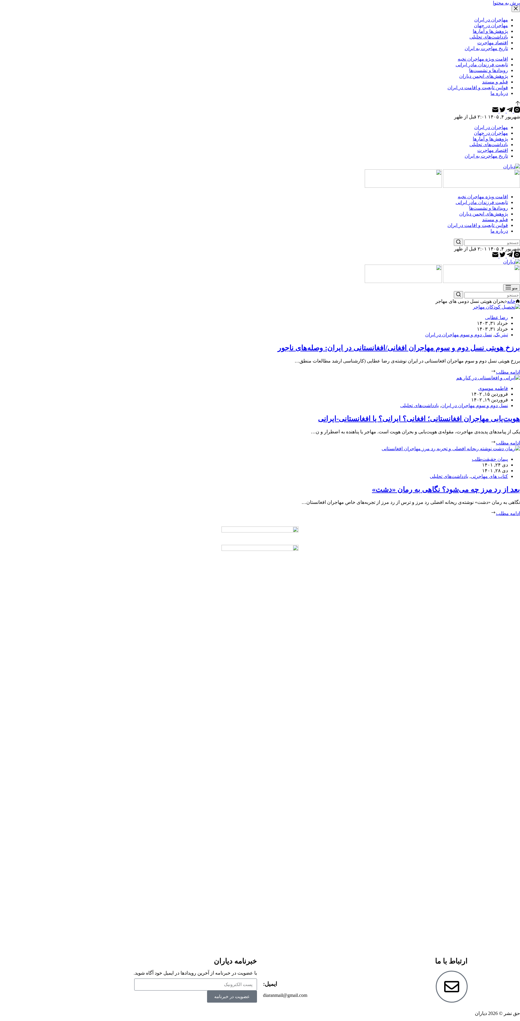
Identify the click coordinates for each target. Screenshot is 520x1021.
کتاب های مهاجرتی (489, 476)
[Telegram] (509, 111)
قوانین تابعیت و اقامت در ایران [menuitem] (477, 87)
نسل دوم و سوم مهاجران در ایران (458, 334)
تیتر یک (501, 334)
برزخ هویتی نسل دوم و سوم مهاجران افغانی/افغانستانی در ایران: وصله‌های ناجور (399, 348)
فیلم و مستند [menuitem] (495, 81)
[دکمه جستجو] (458, 242)
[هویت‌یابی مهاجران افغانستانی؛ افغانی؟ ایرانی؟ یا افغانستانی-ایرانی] (488, 377)
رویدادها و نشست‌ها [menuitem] (488, 70)
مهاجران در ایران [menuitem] (491, 19)
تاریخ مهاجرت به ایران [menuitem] (486, 48)
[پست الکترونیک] (495, 111)
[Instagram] (516, 111)
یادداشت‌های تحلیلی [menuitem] (488, 36)
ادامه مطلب (508, 372)
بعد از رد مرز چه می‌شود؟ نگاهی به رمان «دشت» (446, 489)
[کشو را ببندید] (516, 9)
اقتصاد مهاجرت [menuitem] (492, 42)
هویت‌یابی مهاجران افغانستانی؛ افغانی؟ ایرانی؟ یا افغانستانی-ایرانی (419, 419)
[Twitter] (502, 111)
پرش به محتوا (506, 2)
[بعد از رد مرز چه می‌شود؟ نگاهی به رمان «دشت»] (451, 448)
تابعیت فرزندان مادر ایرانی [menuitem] (482, 64)
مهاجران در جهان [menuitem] (491, 25)
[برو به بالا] (517, 103)
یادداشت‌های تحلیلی (419, 405)
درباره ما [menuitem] (499, 93)
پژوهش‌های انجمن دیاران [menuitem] (483, 76)
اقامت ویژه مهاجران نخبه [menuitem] (483, 58)
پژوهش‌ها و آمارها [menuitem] (490, 31)
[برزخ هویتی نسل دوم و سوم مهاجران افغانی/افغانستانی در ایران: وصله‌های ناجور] (496, 306)
